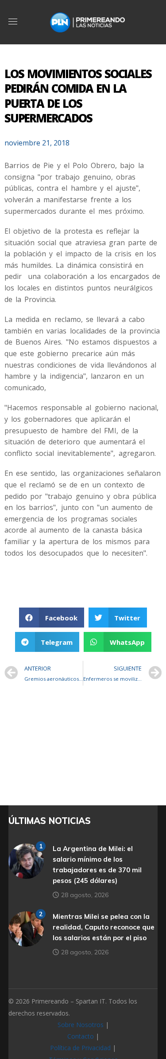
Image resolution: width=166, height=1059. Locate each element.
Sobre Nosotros (81, 1024)
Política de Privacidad (80, 1047)
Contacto (80, 1036)
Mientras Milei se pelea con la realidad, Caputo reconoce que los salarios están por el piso (103, 927)
